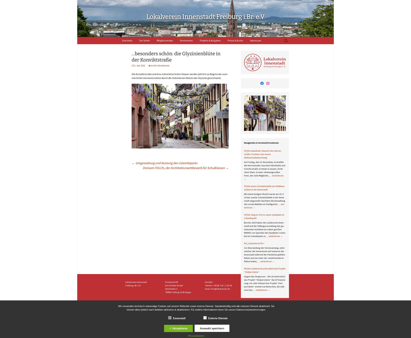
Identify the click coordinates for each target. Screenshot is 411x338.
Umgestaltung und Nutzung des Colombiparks (164, 163)
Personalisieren (196, 335)
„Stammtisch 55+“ (256, 243)
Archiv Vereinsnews (160, 65)
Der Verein (144, 40)
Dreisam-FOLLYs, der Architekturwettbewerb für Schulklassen (186, 168)
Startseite (127, 40)
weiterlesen (276, 236)
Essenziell (179, 318)
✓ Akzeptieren (178, 328)
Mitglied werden (165, 40)
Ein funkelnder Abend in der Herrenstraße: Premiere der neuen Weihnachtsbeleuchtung (262, 154)
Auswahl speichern (212, 328)
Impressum (255, 40)
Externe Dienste (218, 318)
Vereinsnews (186, 40)
